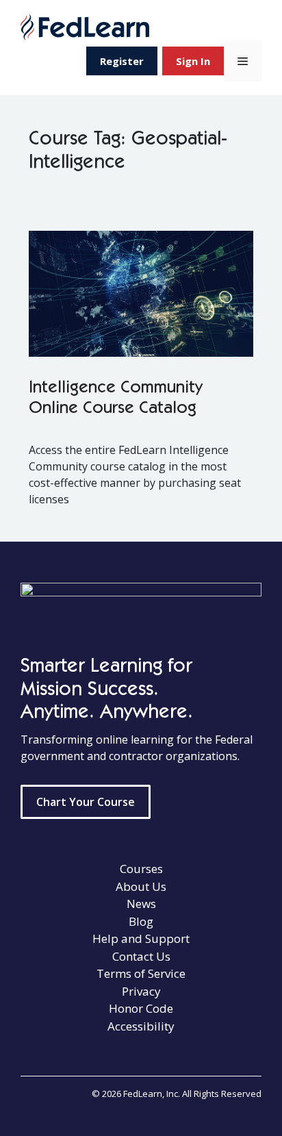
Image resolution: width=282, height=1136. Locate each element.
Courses (141, 868)
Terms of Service (141, 973)
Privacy (141, 991)
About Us (141, 886)
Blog (141, 921)
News (141, 903)
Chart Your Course (85, 801)
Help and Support (141, 938)
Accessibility (141, 1026)
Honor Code (141, 1008)
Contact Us (141, 956)
